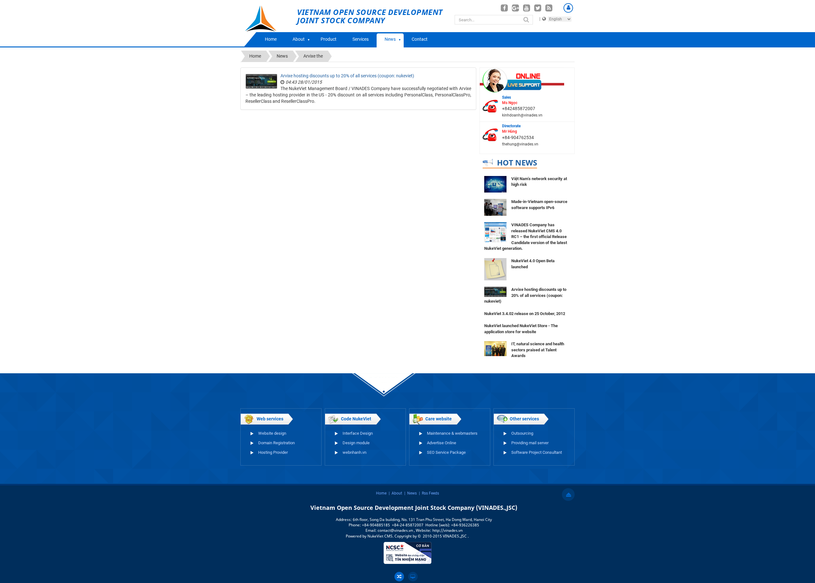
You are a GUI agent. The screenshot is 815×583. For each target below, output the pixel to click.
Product (329, 39)
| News (410, 493)
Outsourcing (522, 433)
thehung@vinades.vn (520, 144)
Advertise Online (441, 442)
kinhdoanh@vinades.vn (522, 115)
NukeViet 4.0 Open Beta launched (533, 263)
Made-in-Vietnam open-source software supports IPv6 (539, 204)
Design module (356, 442)
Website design (272, 433)
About (299, 39)
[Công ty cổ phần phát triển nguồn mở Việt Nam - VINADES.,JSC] (268, 23)
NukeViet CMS (380, 536)
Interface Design (358, 433)
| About (395, 493)
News (390, 39)
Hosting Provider (273, 452)
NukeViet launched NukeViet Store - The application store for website (521, 328)
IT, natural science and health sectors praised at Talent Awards (537, 349)
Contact (420, 39)
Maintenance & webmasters (452, 433)
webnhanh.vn (354, 452)
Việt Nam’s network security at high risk (539, 181)
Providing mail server (530, 442)
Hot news (517, 162)
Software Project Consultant (536, 452)
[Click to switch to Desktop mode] (413, 576)
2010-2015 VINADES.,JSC (445, 536)
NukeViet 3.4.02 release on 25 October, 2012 (524, 313)
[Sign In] (568, 8)
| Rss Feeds (429, 493)
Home (271, 39)
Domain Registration (276, 442)
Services (360, 39)
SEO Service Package (446, 452)
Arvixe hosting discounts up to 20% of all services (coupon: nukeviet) (347, 75)
